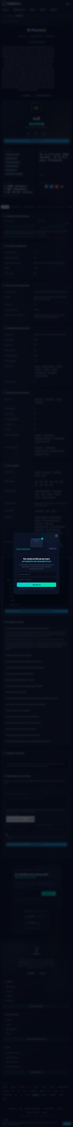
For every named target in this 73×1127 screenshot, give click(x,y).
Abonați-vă (36, 585)
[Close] (56, 535)
